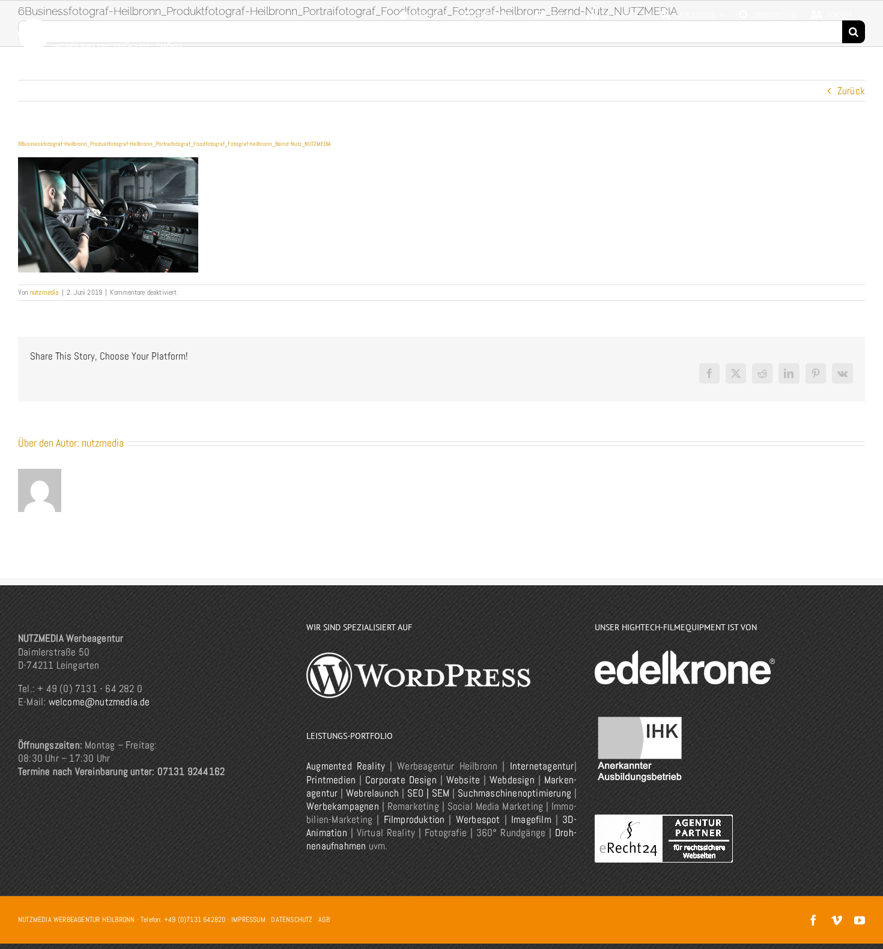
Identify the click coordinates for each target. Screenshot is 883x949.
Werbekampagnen (342, 806)
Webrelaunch (372, 793)
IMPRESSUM (248, 919)
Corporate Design (401, 779)
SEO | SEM (428, 793)
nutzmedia (44, 292)
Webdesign (512, 779)
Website (463, 779)
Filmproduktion (414, 819)
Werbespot (478, 819)
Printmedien (331, 779)
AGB (324, 919)
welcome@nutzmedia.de (99, 701)
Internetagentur (542, 766)
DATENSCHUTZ (291, 919)
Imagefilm (531, 819)
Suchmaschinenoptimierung (514, 793)
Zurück (851, 90)
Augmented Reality (345, 766)
